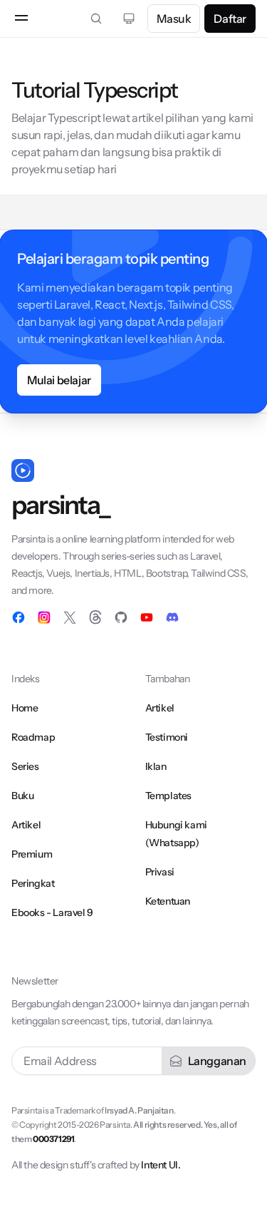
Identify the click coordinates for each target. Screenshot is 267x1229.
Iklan (156, 766)
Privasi (159, 871)
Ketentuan (167, 901)
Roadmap (33, 737)
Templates (168, 795)
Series (25, 766)
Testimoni (166, 737)
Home (24, 707)
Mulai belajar (59, 380)
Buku (22, 795)
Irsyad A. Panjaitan (139, 1110)
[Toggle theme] (129, 18)
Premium (31, 854)
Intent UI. (160, 1164)
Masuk (174, 18)
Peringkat (32, 883)
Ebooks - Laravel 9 (52, 912)
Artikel (26, 824)
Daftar (230, 18)
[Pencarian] (96, 18)
